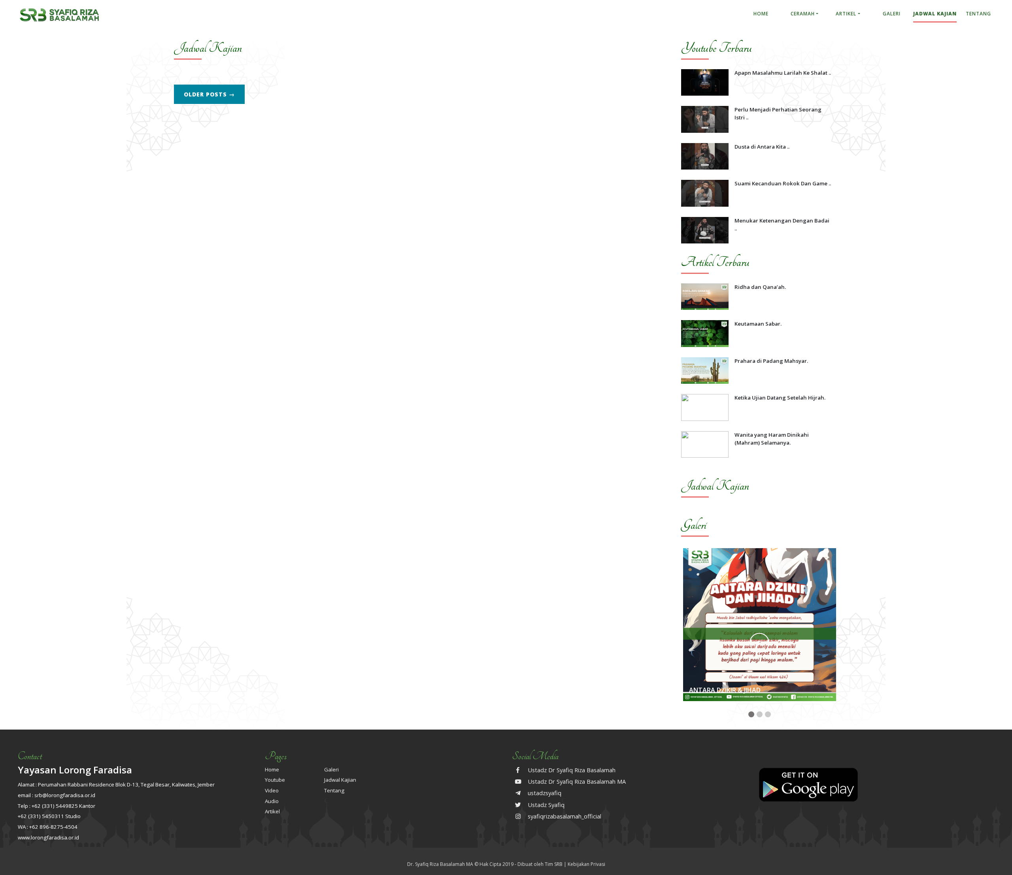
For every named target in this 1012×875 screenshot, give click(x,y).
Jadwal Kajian (935, 13)
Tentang (978, 13)
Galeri (892, 13)
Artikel (846, 13)
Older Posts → (209, 94)
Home (760, 13)
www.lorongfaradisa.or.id (48, 837)
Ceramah (803, 13)
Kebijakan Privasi (586, 864)
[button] (751, 714)
